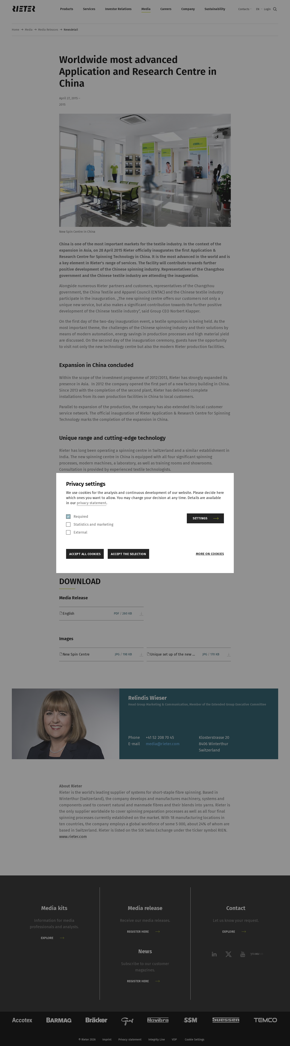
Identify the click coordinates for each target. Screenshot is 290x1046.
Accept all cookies (85, 554)
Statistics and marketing (93, 524)
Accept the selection (128, 554)
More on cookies (210, 554)
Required (81, 516)
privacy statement (91, 503)
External (80, 532)
